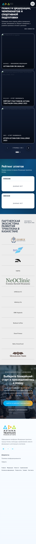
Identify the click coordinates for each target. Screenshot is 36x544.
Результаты (18, 470)
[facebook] (8, 449)
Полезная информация (8, 470)
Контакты (31, 470)
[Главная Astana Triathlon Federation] (7, 4)
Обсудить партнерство (29, 221)
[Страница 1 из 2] (17, 152)
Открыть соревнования (18, 410)
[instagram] (3, 449)
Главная (4, 467)
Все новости (29, 29)
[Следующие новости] (28, 148)
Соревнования (24, 467)
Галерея (25, 470)
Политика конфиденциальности (11, 458)
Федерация (10, 467)
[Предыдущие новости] (7, 148)
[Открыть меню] (32, 4)
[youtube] (12, 449)
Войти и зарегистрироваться (18, 403)
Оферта (4, 462)
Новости (16, 467)
